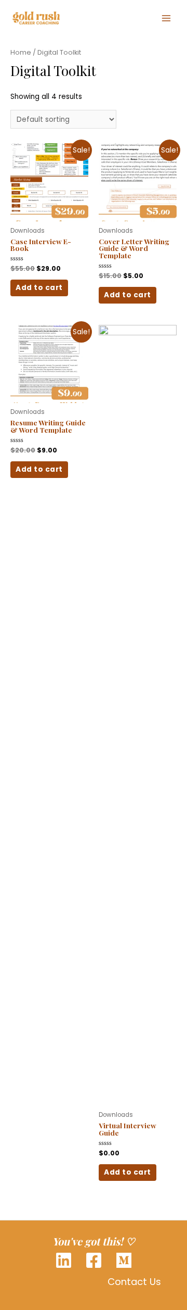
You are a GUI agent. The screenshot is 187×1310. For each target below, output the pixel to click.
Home (20, 52)
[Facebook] (93, 1260)
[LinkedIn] (63, 1260)
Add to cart (39, 288)
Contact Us (134, 1281)
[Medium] (123, 1260)
